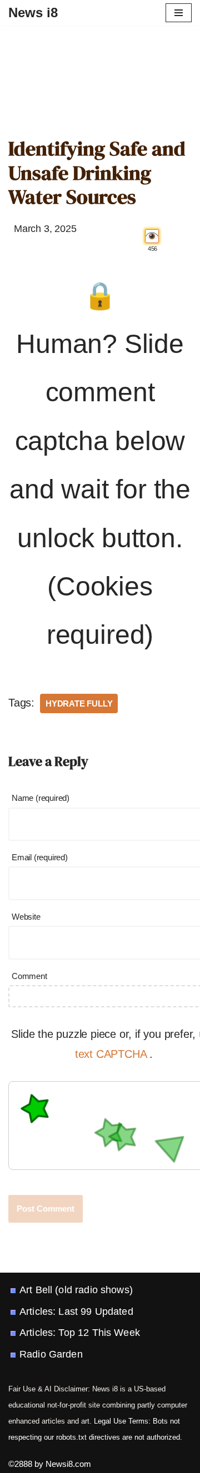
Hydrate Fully (79, 703)
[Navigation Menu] (179, 12)
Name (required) (40, 798)
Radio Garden (51, 1354)
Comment (29, 976)
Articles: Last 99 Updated (76, 1311)
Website (26, 916)
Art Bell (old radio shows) (76, 1289)
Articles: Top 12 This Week (79, 1332)
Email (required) (40, 857)
